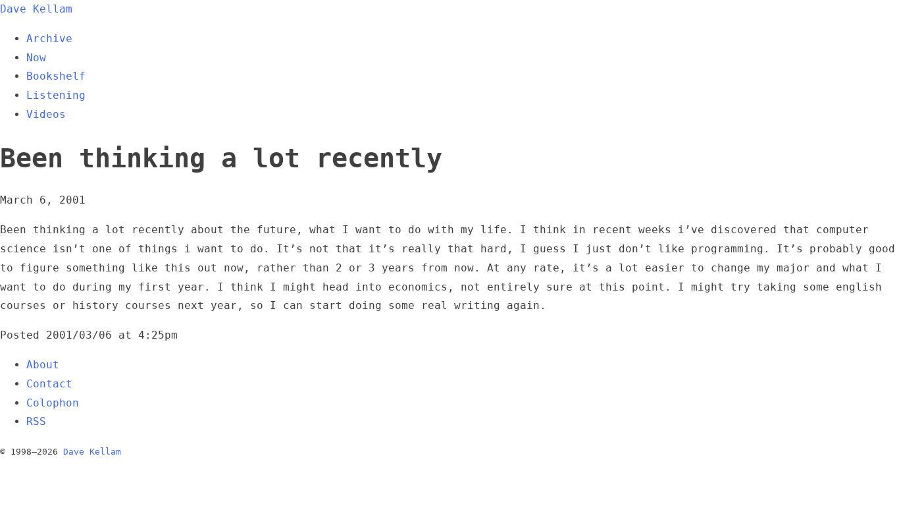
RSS (36, 421)
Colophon (52, 403)
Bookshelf (56, 76)
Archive (49, 38)
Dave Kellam (36, 9)
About (42, 364)
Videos (46, 114)
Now (36, 57)
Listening (56, 95)
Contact (49, 384)
